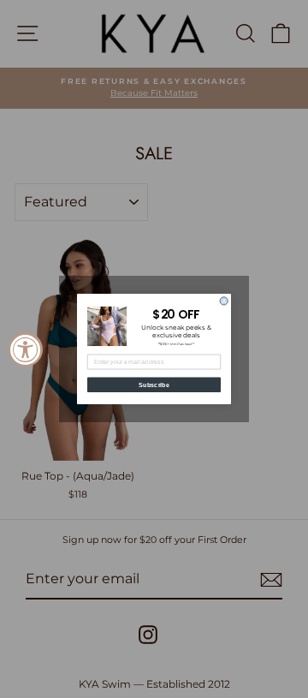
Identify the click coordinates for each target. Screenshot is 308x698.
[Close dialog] (224, 301)
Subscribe (154, 384)
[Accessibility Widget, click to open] (26, 349)
